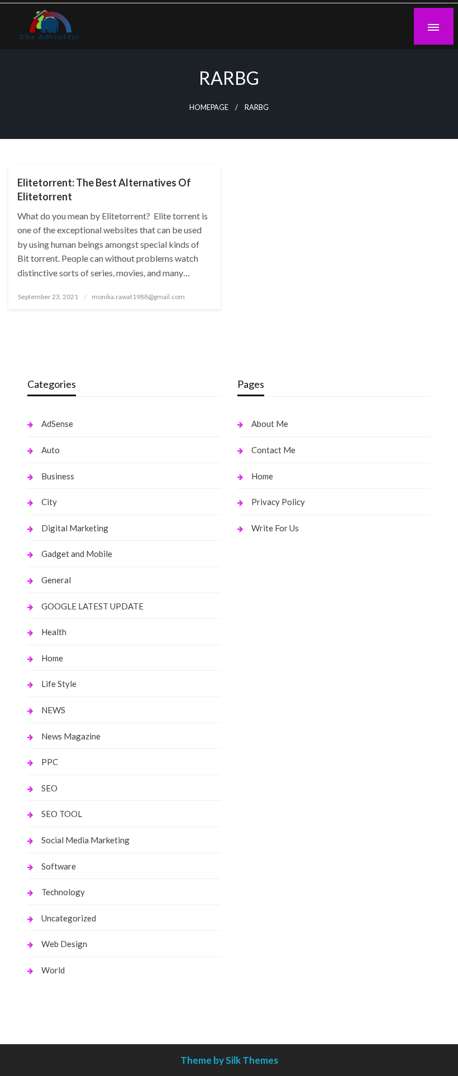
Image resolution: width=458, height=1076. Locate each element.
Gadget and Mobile (76, 554)
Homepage (208, 107)
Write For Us (275, 528)
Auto (50, 450)
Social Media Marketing (85, 840)
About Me (269, 424)
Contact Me (273, 450)
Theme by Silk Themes (229, 1060)
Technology (63, 892)
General (56, 580)
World (53, 970)
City (49, 502)
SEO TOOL (61, 814)
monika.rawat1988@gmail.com (138, 296)
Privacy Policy (278, 502)
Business (57, 476)
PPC (49, 762)
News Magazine (71, 736)
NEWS (53, 710)
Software (58, 866)
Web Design (64, 944)
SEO (49, 788)
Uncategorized (68, 918)
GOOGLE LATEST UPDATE (92, 606)
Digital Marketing (74, 528)
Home (52, 658)
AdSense (57, 424)
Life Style (59, 684)
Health (53, 632)
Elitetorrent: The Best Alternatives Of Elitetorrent (104, 189)
